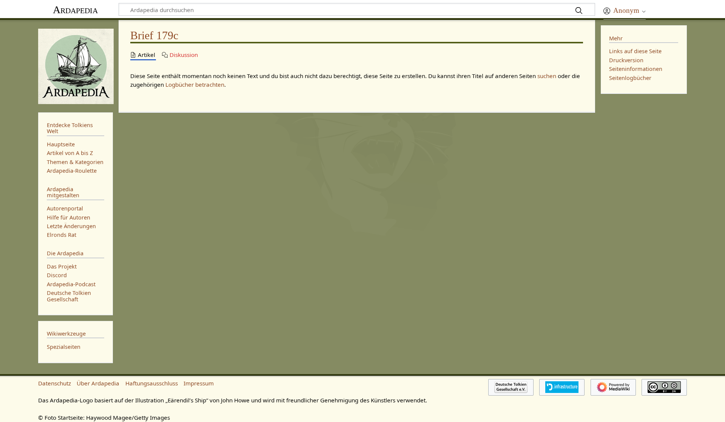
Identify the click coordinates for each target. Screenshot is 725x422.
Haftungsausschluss (151, 383)
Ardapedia (75, 9)
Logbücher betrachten (194, 84)
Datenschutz (54, 383)
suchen (546, 76)
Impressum (199, 383)
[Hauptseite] (75, 65)
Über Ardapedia (98, 383)
